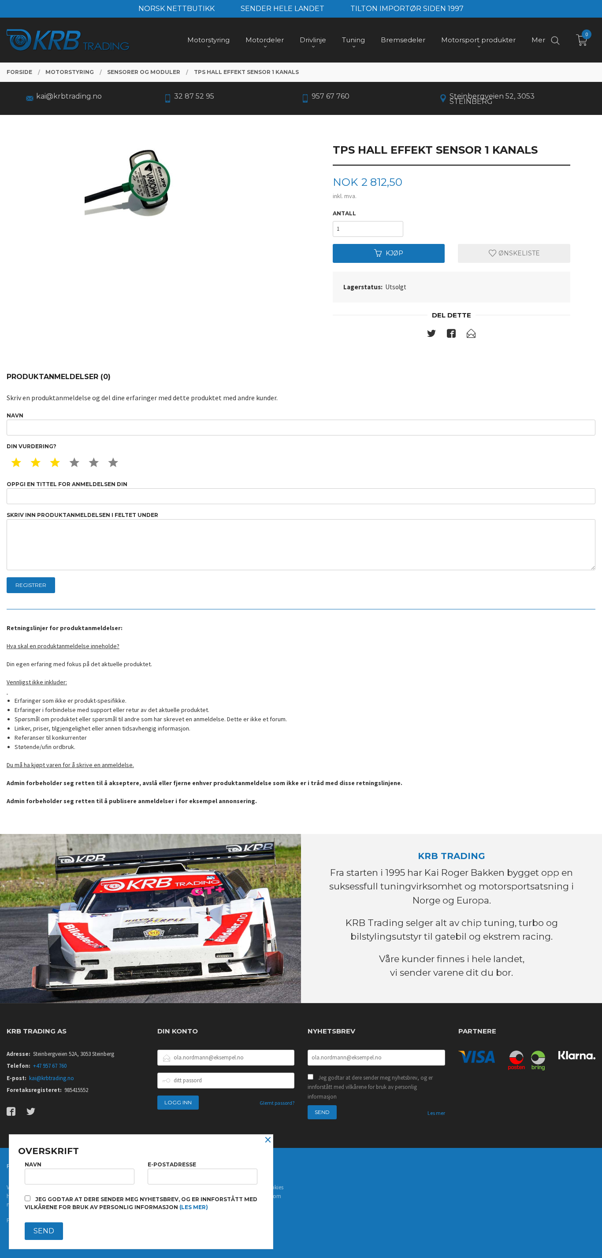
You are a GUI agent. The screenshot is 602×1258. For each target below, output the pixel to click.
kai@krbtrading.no (51, 1078)
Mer (538, 40)
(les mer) (193, 1207)
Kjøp (394, 253)
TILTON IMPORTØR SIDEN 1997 (407, 8)
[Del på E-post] (471, 335)
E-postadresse (172, 1164)
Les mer (436, 1113)
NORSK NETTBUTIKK (176, 8)
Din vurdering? (31, 446)
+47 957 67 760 (50, 1066)
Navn (15, 415)
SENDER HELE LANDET (282, 8)
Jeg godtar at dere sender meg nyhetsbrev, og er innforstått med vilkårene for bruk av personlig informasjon (370, 1087)
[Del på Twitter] (431, 335)
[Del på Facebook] (451, 335)
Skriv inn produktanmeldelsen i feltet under (82, 515)
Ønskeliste (518, 253)
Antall (344, 213)
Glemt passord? (277, 1102)
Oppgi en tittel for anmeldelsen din (67, 484)
